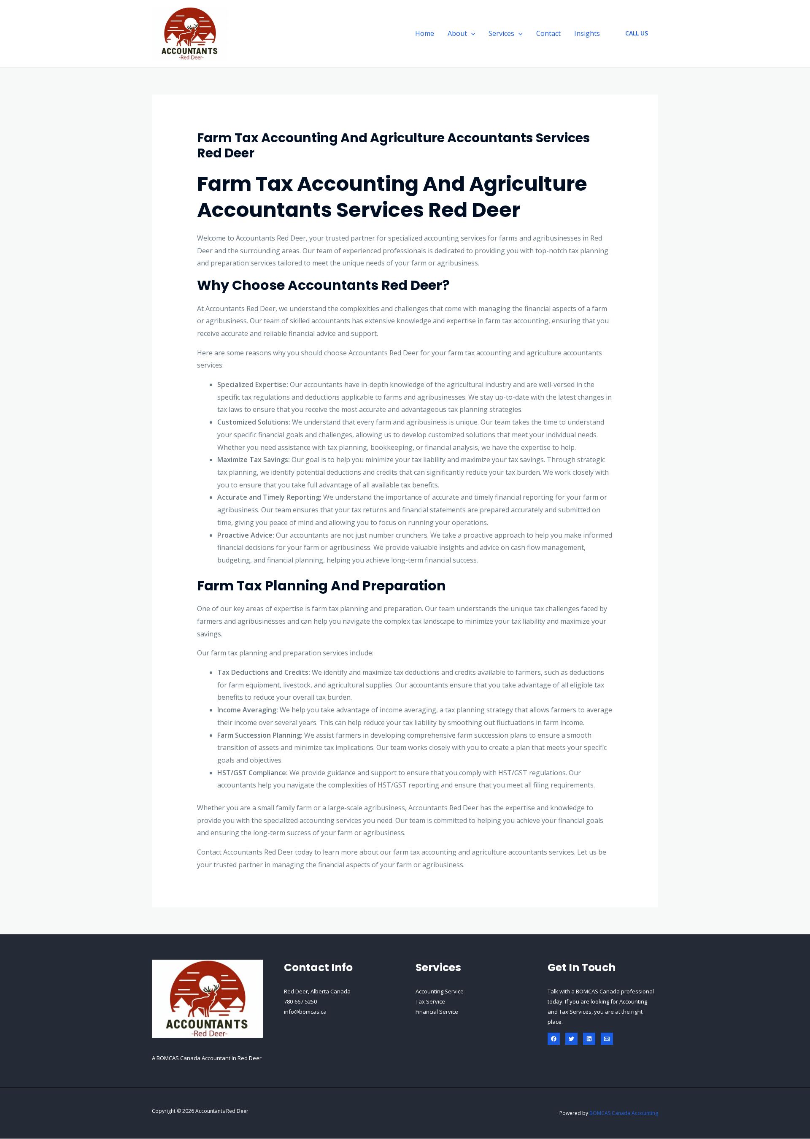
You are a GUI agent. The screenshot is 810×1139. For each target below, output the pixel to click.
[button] (471, 33)
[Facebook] (554, 1039)
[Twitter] (571, 1039)
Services (501, 33)
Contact (548, 33)
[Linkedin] (589, 1039)
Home (424, 33)
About (457, 33)
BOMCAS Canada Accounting (623, 1113)
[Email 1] (607, 1039)
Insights (587, 33)
